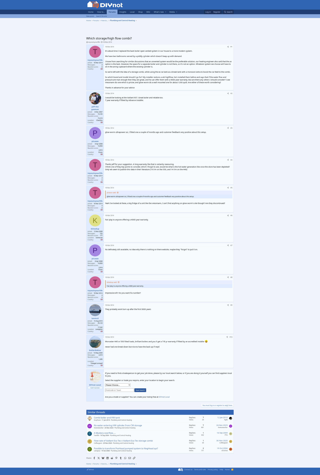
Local (132, 12)
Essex (100, 152)
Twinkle (96, 435)
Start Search (140, 390)
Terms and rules (200, 469)
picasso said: (111, 192)
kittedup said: (112, 282)
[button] (166, 12)
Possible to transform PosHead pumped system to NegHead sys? (126, 448)
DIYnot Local (164, 397)
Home (90, 12)
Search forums (101, 16)
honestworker (99, 428)
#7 (231, 245)
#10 (231, 337)
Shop (140, 12)
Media (172, 12)
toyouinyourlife (94, 42)
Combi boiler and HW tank (107, 417)
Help (221, 469)
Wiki (148, 12)
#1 (231, 47)
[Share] (228, 46)
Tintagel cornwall (96, 363)
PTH (226, 435)
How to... (101, 12)
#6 (231, 215)
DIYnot (91, 469)
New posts (90, 16)
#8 (231, 277)
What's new (159, 12)
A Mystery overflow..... (105, 432)
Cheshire (99, 120)
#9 (231, 305)
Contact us (188, 469)
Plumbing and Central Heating (121, 420)
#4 (231, 160)
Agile (226, 420)
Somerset (99, 238)
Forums (112, 12)
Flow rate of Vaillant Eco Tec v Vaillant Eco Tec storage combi (123, 440)
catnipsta (97, 451)
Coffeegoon (98, 443)
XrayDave (97, 420)
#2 (231, 93)
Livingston (99, 329)
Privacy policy (213, 469)
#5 (231, 188)
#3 (231, 128)
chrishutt (225, 450)
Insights (122, 12)
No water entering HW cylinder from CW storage (118, 425)
